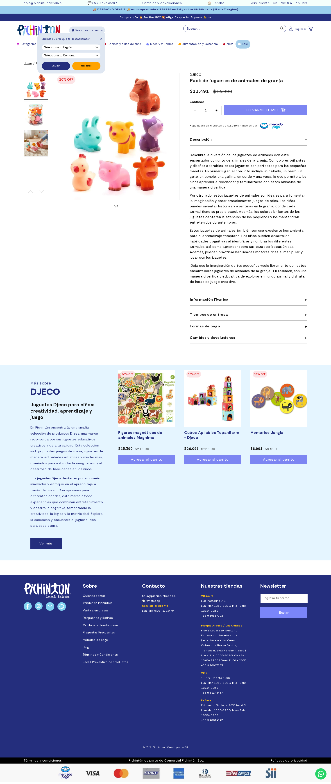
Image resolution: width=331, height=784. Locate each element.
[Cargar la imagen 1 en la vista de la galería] (36, 86)
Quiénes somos (94, 596)
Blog (86, 647)
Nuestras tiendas (222, 586)
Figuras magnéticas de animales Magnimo (140, 435)
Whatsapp (153, 601)
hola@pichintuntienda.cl (43, 3)
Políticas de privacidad (289, 760)
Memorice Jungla (266, 432)
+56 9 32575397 (104, 3)
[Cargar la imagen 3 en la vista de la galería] (36, 143)
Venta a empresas (96, 610)
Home (28, 63)
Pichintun (159, 747)
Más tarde (86, 65)
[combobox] (234, 28)
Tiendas (218, 3)
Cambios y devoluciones (162, 3)
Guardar (56, 65)
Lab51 (184, 747)
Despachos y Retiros (98, 618)
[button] (310, 30)
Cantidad (197, 102)
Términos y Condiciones (100, 655)
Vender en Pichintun (97, 603)
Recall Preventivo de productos (105, 662)
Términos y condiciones (43, 760)
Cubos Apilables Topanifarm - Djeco (211, 435)
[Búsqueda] (281, 29)
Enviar (283, 612)
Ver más (46, 543)
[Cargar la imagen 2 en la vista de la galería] (36, 115)
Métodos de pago (95, 640)
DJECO (196, 75)
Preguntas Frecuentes (99, 632)
